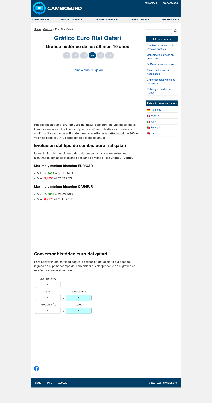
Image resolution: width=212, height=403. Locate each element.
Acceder (63, 382)
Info (49, 382)
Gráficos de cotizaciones (160, 64)
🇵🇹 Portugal (153, 127)
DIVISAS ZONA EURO (140, 19)
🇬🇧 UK (150, 133)
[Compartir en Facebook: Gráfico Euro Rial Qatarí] (36, 370)
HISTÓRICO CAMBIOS (72, 19)
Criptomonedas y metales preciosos (161, 81)
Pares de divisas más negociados (159, 71)
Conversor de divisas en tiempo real (160, 56)
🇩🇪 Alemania (154, 109)
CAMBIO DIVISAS (40, 19)
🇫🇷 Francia (153, 115)
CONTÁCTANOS (170, 3)
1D (66, 55)
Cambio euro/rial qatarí (87, 70)
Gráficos (47, 29)
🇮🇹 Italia (151, 121)
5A (100, 55)
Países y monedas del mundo (159, 90)
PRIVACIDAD (151, 3)
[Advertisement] (87, 97)
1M (75, 55)
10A (109, 55)
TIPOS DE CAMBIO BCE (106, 19)
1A (92, 55)
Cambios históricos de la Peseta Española (160, 47)
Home (37, 29)
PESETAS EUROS (171, 19)
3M (84, 55)
